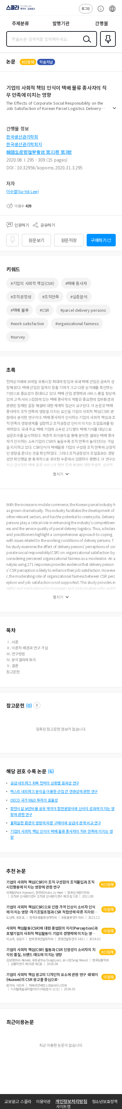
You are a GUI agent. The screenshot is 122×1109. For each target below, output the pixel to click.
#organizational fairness (77, 323)
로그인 (86, 8)
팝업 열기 (36, 705)
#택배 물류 (19, 310)
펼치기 (58, 474)
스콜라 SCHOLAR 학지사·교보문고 (19, 9)
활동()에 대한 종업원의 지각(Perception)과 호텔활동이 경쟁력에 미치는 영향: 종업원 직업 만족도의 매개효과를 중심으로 (51, 931)
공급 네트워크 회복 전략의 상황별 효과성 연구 (44, 782)
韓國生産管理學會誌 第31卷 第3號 (39, 152)
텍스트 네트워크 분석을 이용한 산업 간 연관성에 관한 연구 (54, 791)
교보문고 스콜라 (17, 1101)
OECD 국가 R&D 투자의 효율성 (34, 800)
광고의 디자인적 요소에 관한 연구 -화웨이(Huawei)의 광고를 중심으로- (52, 977)
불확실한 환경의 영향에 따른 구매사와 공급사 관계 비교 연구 (55, 822)
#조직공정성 (21, 297)
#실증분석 (78, 297)
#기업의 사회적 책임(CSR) (32, 283)
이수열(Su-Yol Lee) (22, 191)
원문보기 (36, 240)
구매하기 (99, 240)
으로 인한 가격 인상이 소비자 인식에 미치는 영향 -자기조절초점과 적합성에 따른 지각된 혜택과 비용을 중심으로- (50, 909)
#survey (18, 337)
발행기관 (61, 23)
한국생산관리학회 (22, 137)
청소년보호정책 (105, 1101)
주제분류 (20, 23)
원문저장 (69, 240)
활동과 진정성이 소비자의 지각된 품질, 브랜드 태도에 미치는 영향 (50, 952)
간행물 (101, 23)
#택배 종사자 (76, 283)
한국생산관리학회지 (24, 144)
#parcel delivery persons (83, 310)
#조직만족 (50, 297)
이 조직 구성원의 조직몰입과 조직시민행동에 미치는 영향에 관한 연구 (50, 884)
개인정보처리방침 (71, 1101)
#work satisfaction (27, 323)
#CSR (44, 310)
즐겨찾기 (107, 46)
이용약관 (43, 1101)
